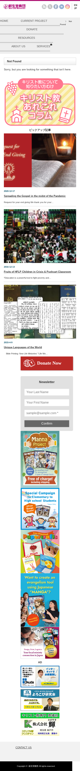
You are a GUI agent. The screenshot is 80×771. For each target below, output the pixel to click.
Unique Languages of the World (23, 347)
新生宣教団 (33, 766)
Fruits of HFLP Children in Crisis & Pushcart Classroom (37, 271)
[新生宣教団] (20, 8)
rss (44, 6)
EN (75, 5)
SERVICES (43, 46)
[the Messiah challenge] (40, 509)
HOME (4, 20)
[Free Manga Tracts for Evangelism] (40, 459)
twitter (50, 6)
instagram (67, 6)
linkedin (61, 6)
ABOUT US (18, 46)
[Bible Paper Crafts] (40, 551)
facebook (55, 6)
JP (75, 8)
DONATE (31, 29)
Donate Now (49, 363)
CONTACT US (24, 747)
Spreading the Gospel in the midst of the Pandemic (35, 196)
